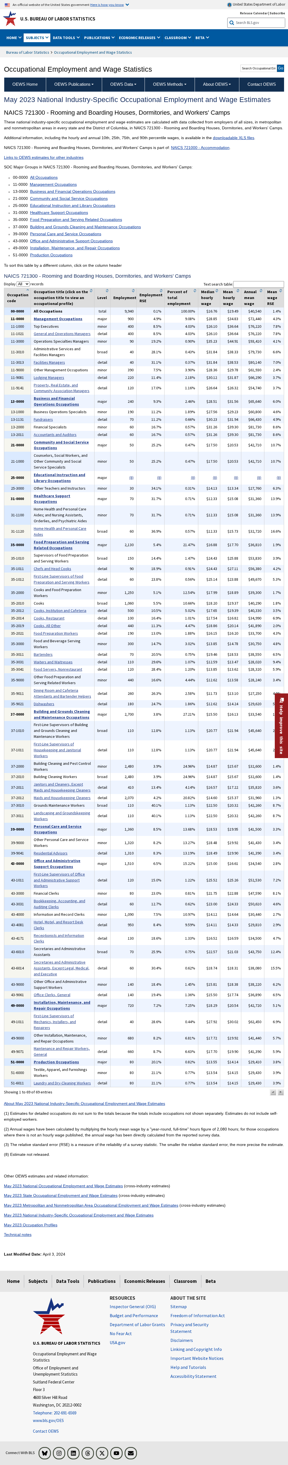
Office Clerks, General (52, 994)
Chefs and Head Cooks (52, 568)
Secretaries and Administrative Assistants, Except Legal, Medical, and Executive (61, 968)
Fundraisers (43, 419)
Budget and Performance (134, 1315)
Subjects (38, 1281)
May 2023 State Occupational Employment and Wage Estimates (61, 1195)
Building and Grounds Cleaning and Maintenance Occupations (85, 227)
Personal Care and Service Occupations (65, 234)
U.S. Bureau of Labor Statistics (57, 19)
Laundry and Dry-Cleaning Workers (62, 1083)
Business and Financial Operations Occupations (72, 191)
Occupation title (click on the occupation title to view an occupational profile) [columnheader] (61, 297)
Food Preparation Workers (56, 633)
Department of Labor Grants (137, 1324)
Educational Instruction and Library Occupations (72, 205)
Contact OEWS (46, 1431)
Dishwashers (44, 703)
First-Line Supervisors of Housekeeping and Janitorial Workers (57, 749)
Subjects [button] (35, 37)
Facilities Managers (49, 362)
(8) (131, 477)
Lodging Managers (49, 377)
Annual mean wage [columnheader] (250, 297)
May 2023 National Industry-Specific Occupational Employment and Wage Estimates (79, 1215)
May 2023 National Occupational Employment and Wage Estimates (63, 1186)
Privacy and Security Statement (189, 1328)
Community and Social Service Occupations (69, 198)
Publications (102, 1281)
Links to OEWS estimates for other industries (44, 157)
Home (13, 1281)
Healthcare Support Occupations (59, 212)
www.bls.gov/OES (48, 1420)
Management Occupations (53, 184)
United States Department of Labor (258, 4)
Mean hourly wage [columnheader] (229, 297)
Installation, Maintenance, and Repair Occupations (75, 248)
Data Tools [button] (64, 37)
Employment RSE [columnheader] (151, 297)
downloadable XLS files (233, 137)
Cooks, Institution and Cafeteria (60, 610)
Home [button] (12, 37)
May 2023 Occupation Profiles (30, 1225)
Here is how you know (107, 4)
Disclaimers (181, 1340)
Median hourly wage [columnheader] (207, 297)
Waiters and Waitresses (53, 661)
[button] (273, 1092)
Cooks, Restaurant (49, 618)
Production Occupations (51, 255)
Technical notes (18, 1234)
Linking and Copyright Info (196, 1349)
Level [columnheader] (102, 297)
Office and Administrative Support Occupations (71, 241)
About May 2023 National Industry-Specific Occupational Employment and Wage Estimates (84, 1103)
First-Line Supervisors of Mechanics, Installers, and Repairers (55, 1021)
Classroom (185, 1281)
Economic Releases (144, 1281)
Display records (24, 283)
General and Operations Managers (62, 333)
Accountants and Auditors (55, 434)
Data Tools (67, 1281)
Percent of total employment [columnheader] (179, 297)
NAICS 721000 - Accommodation (200, 147)
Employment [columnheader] (124, 297)
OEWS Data (121, 84)
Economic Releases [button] (137, 37)
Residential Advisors (51, 853)
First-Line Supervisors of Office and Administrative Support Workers (59, 880)
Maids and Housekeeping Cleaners (62, 797)
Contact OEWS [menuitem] (262, 84)
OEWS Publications (72, 84)
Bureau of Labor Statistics (27, 52)
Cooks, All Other (47, 625)
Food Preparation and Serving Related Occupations (76, 219)
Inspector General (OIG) (133, 1306)
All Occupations (44, 177)
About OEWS (215, 84)
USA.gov (117, 1342)
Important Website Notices (197, 1358)
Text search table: (218, 284)
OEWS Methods (168, 84)
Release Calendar (254, 13)
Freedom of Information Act (197, 1315)
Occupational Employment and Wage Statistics (93, 52)
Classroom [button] (176, 37)
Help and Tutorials (188, 1367)
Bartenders (43, 654)
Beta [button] (200, 37)
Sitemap (178, 1306)
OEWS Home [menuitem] (25, 84)
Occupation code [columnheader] (17, 297)
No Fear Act (121, 1333)
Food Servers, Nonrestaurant (58, 669)
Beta (211, 1281)
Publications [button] (97, 37)
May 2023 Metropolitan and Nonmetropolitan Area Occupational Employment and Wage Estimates (91, 1205)
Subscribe (277, 13)
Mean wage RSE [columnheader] (272, 297)
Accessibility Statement (193, 1376)
